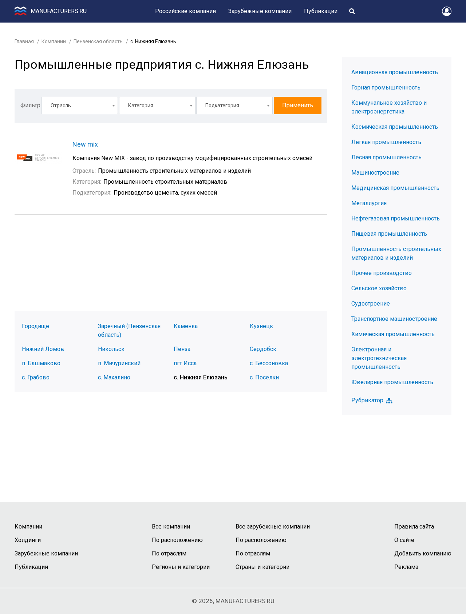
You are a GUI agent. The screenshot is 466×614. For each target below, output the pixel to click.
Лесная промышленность (386, 157)
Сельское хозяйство (379, 288)
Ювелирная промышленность (392, 382)
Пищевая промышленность (389, 233)
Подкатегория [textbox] (222, 105)
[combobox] (80, 105)
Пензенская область (98, 41)
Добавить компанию (422, 553)
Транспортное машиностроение (394, 318)
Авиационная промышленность (394, 72)
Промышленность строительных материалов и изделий (396, 253)
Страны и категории (262, 566)
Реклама (406, 566)
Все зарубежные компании (273, 526)
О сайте (404, 540)
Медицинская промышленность (395, 187)
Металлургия (369, 203)
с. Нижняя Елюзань (201, 377)
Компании (54, 41)
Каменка (186, 326)
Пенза (182, 349)
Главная (24, 41)
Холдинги (28, 540)
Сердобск (263, 349)
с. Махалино (114, 377)
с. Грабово (36, 377)
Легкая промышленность (386, 142)
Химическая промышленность (393, 334)
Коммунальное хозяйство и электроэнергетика (389, 107)
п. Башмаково (41, 363)
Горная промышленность (385, 87)
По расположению (177, 540)
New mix (85, 144)
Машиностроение (375, 172)
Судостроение (370, 303)
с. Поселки (264, 377)
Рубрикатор (367, 400)
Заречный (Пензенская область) (129, 330)
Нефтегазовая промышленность (395, 218)
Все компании (171, 526)
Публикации (320, 11)
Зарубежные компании (260, 11)
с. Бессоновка (269, 363)
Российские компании (185, 11)
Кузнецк (261, 326)
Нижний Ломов (43, 349)
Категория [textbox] (140, 105)
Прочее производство (381, 273)
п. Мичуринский (119, 363)
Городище (35, 326)
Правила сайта (414, 526)
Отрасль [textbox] (61, 105)
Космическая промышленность (394, 126)
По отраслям (169, 553)
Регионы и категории (181, 566)
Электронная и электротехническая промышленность (379, 358)
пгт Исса (185, 363)
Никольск (111, 349)
